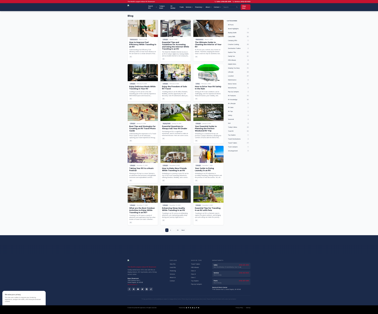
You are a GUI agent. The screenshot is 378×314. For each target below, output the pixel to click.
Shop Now (244, 7)
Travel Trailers (195, 264)
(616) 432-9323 (244, 273)
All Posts (231, 25)
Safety (198, 84)
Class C (193, 277)
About (208, 7)
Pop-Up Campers (196, 284)
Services (188, 7)
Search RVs (150, 7)
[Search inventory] (237, 7)
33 (177, 230)
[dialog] (24, 301)
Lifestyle (165, 39)
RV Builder (173, 7)
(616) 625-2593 (244, 265)
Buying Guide (166, 123)
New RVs (173, 264)
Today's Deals (162, 7)
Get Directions (132, 284)
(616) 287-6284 (244, 281)
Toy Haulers (195, 281)
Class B (193, 274)
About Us (173, 277)
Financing (198, 7)
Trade (181, 7)
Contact (216, 7)
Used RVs (173, 267)
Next (183, 230)
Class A (193, 271)
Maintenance (133, 39)
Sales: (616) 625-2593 (224, 1)
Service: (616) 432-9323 (242, 1)
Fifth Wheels (195, 267)
